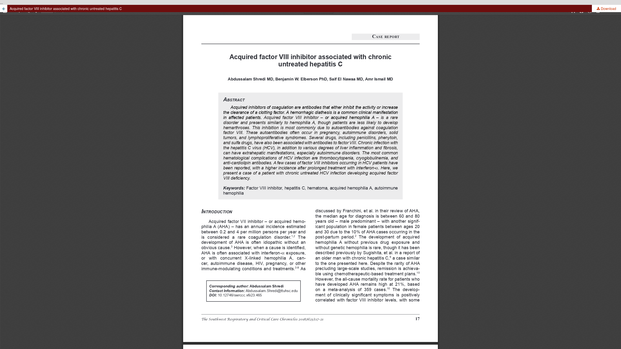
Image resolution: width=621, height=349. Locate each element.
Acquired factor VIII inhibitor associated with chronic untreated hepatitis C (66, 8)
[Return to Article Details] (3, 8)
